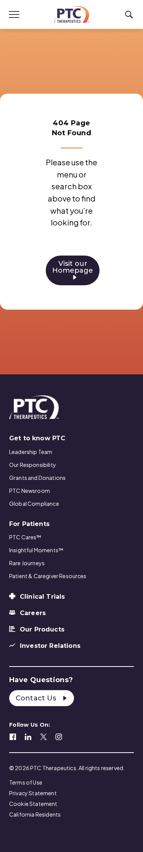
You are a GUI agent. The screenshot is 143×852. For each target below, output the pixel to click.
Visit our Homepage (72, 267)
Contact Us (37, 698)
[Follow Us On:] (13, 736)
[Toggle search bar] (129, 15)
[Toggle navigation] (14, 14)
